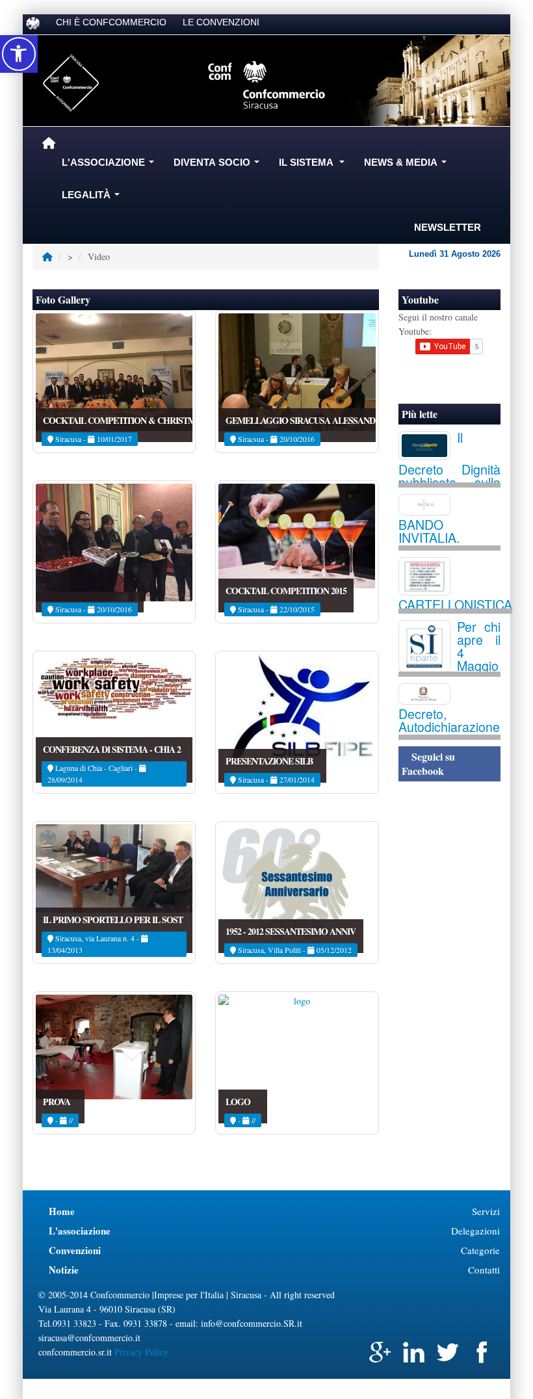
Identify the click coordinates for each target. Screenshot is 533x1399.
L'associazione (79, 1230)
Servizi (486, 1211)
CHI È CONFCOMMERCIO (111, 22)
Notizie (64, 1269)
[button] (19, 54)
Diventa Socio (219, 166)
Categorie (480, 1250)
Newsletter (447, 227)
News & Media (408, 166)
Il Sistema (314, 166)
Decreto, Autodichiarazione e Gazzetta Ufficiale (449, 733)
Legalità (93, 198)
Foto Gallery (63, 299)
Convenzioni (75, 1250)
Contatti (484, 1269)
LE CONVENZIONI (221, 22)
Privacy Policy (141, 1352)
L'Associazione (110, 166)
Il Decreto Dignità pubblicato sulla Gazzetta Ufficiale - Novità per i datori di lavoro (449, 479)
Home (62, 1211)
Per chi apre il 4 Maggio (479, 646)
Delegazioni (475, 1230)
